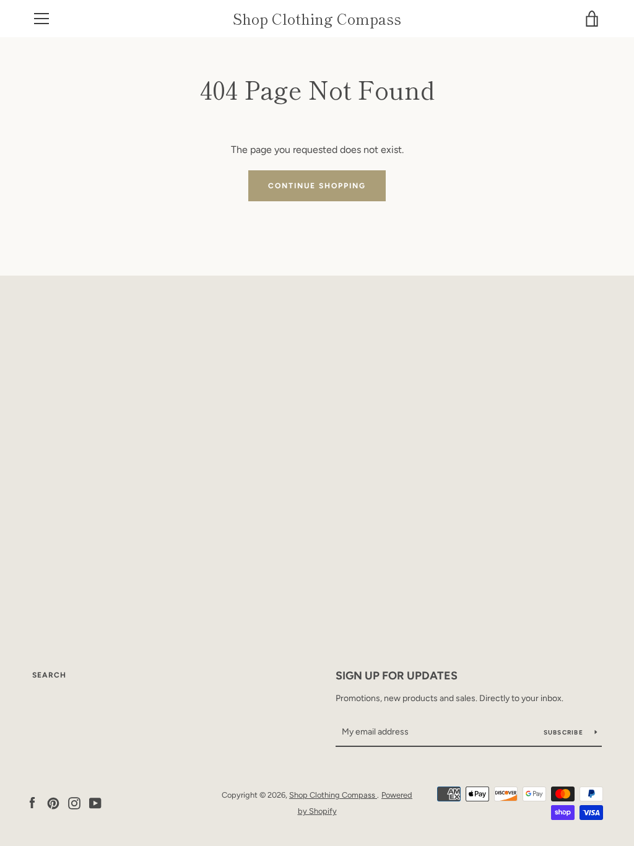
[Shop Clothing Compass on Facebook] (32, 802)
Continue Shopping (317, 185)
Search (49, 675)
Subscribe (565, 732)
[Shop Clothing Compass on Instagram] (74, 802)
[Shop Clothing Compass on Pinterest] (53, 802)
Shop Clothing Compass (317, 19)
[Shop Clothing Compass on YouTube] (95, 802)
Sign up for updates (397, 675)
